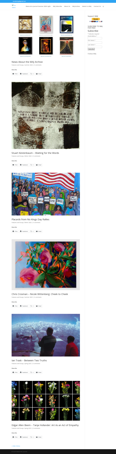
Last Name (91, 45)
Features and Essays (18, 65)
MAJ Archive (76, 6)
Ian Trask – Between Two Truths (30, 360)
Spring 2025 (27, 363)
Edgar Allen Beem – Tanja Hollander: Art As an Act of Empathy (45, 425)
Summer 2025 (28, 297)
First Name (91, 40)
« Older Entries (16, 446)
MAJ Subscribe (57, 6)
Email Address (92, 36)
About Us (67, 6)
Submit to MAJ (86, 6)
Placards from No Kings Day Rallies (30, 219)
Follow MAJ (92, 54)
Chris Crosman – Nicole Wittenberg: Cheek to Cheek (40, 294)
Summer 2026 (28, 65)
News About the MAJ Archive (27, 61)
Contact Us (97, 6)
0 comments (38, 65)
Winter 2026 (27, 156)
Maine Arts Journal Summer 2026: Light (38, 6)
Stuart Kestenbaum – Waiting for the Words (36, 153)
